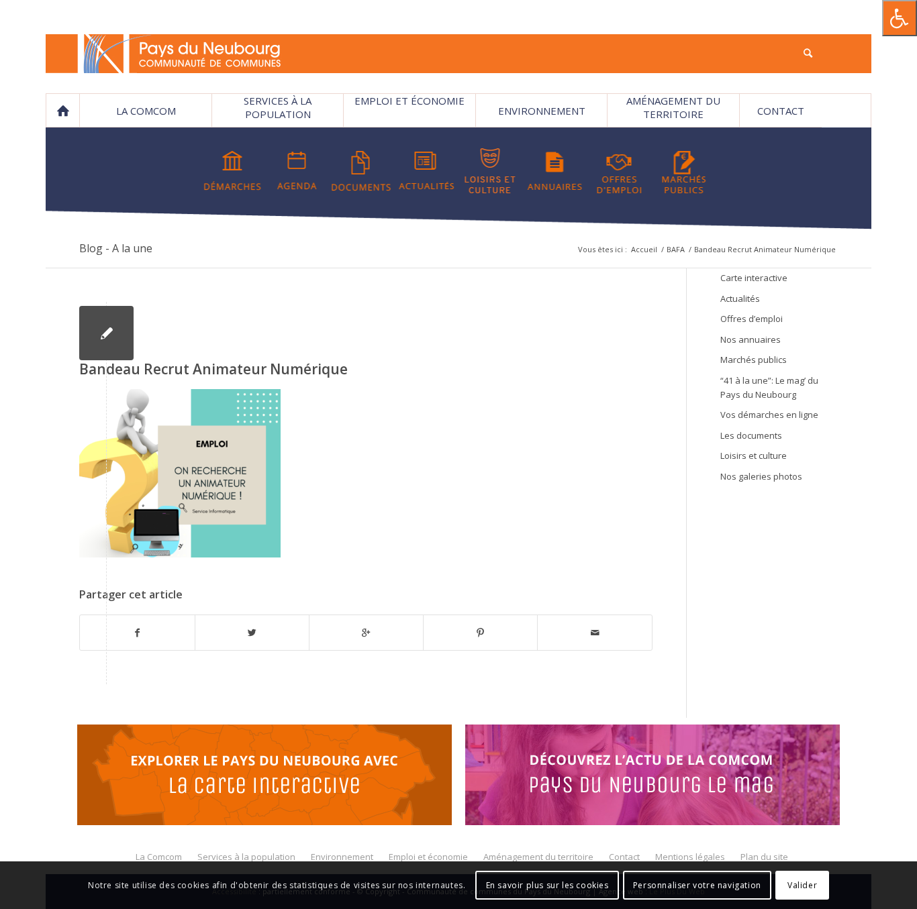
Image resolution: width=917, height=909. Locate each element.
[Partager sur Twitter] (252, 632)
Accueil (644, 249)
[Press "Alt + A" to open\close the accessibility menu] (899, 18)
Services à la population (277, 107)
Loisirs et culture (753, 455)
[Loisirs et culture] (490, 171)
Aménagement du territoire (673, 107)
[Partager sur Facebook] (137, 632)
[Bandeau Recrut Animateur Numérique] (106, 333)
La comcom (146, 110)
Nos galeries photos (761, 476)
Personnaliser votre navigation (697, 885)
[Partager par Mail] (594, 632)
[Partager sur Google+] (366, 632)
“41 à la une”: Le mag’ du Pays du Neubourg (769, 387)
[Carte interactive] (264, 777)
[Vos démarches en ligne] (232, 171)
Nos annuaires (750, 339)
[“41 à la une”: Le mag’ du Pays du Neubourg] (652, 777)
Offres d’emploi (751, 319)
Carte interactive (753, 278)
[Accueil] (62, 110)
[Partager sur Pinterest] (480, 632)
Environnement (541, 110)
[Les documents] (361, 171)
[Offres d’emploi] (619, 171)
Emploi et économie (409, 100)
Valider (802, 885)
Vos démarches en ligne (769, 415)
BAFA (676, 249)
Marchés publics (753, 360)
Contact (780, 110)
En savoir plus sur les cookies (547, 885)
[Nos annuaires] (555, 171)
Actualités (740, 298)
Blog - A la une (115, 248)
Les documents (751, 435)
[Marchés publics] (684, 171)
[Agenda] (297, 171)
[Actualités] (426, 171)
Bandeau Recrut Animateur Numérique (213, 369)
